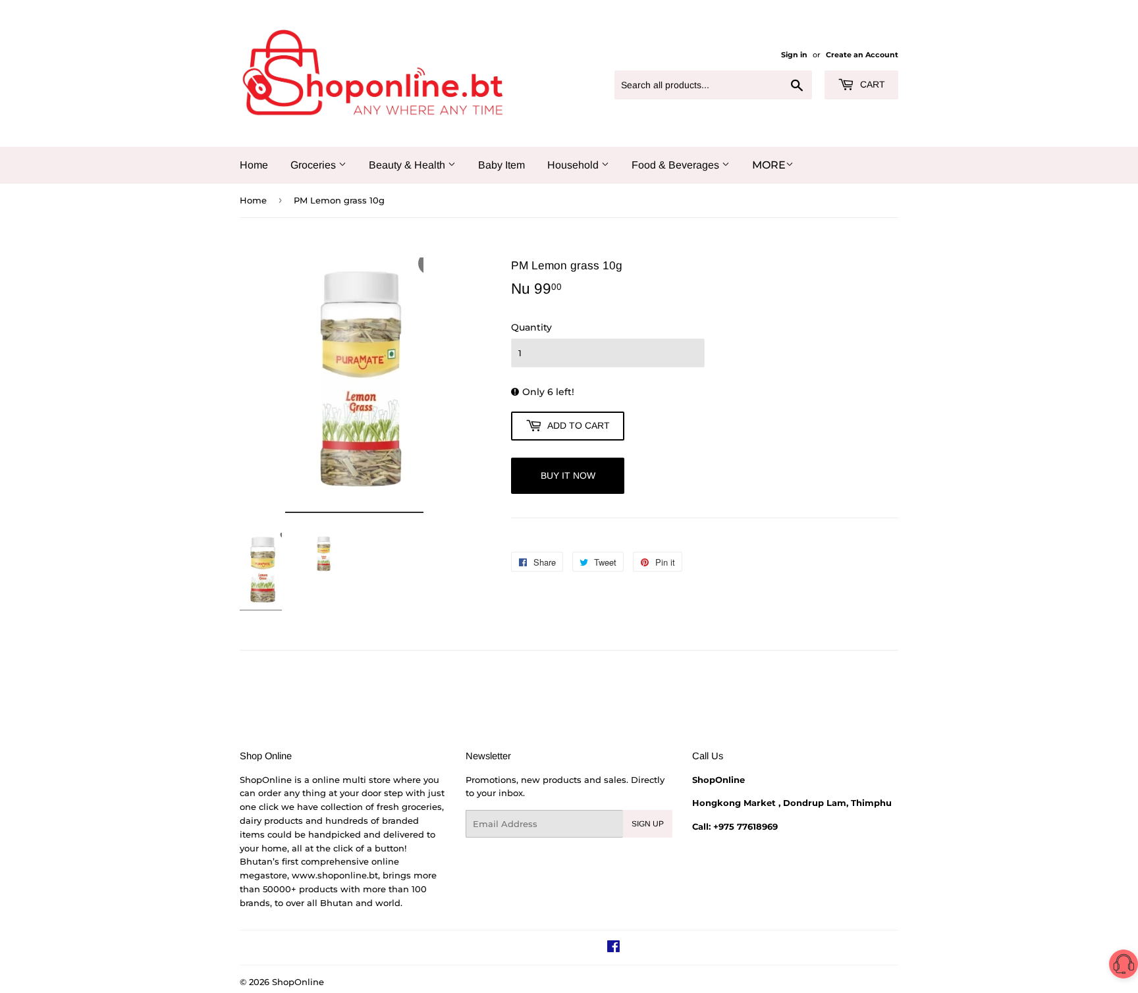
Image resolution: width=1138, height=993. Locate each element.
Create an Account (862, 54)
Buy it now (568, 475)
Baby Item (501, 165)
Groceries (314, 165)
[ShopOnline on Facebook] (613, 948)
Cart (871, 84)
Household (574, 165)
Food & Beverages (677, 165)
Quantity (531, 327)
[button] (1123, 966)
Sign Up (648, 823)
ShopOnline (298, 982)
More (769, 165)
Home (254, 165)
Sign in (794, 54)
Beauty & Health (408, 165)
